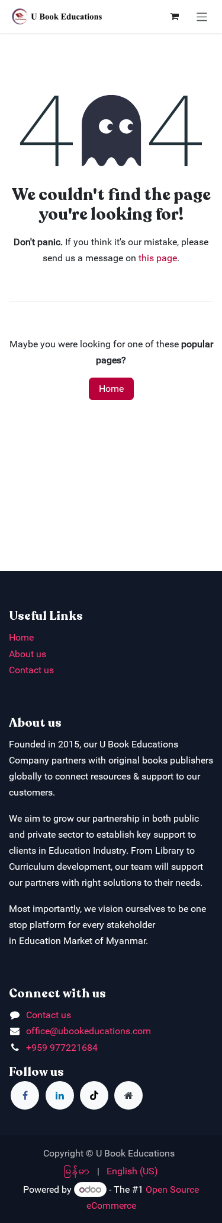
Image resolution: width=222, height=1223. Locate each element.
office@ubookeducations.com (88, 1031)
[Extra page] (128, 1095)
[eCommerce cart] (174, 16)
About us (27, 654)
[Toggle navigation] (202, 16)
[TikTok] (94, 1095)
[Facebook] (25, 1095)
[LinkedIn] (60, 1095)
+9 (31, 1047)
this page (158, 258)
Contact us (31, 670)
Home (111, 388)
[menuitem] (77, 1171)
